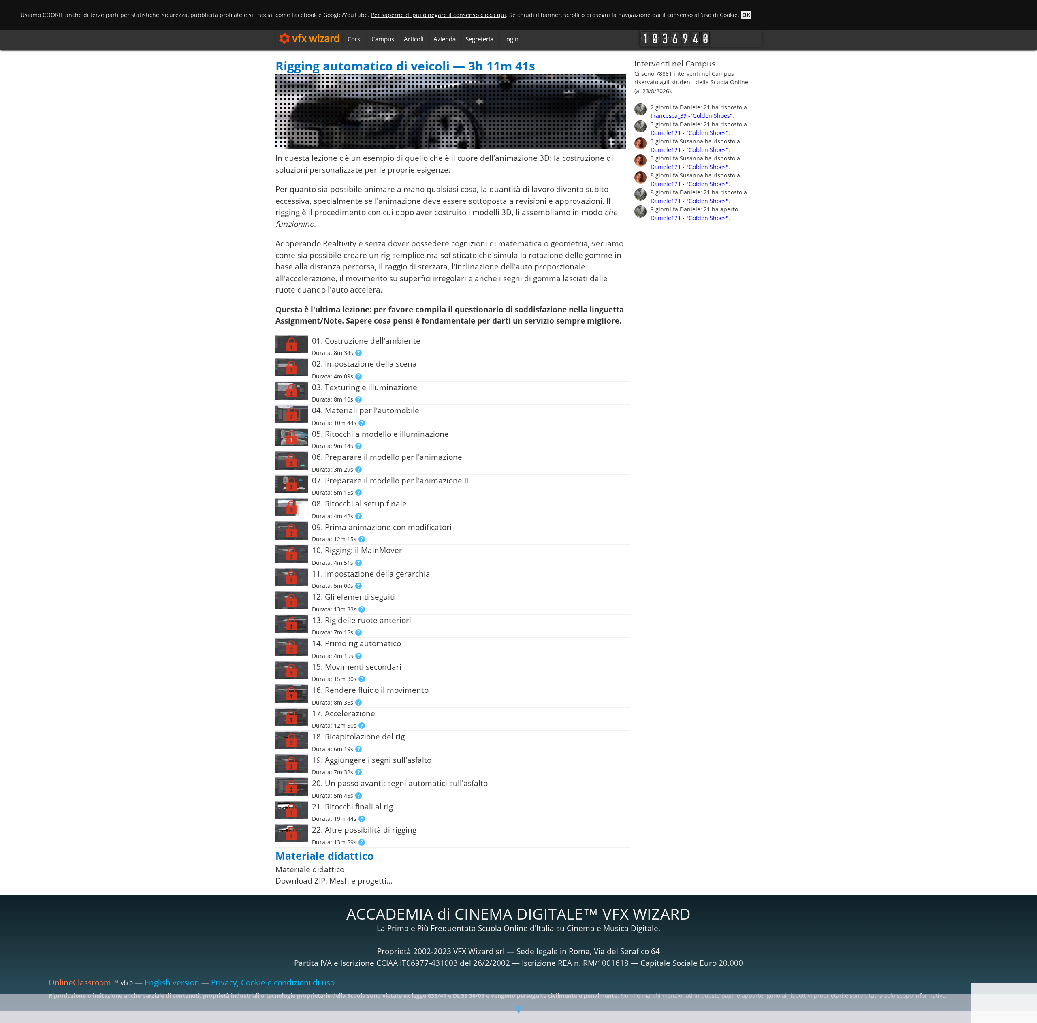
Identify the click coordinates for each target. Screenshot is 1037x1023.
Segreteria (479, 39)
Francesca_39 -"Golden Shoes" (691, 116)
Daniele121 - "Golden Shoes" (689, 133)
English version (172, 982)
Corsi (355, 39)
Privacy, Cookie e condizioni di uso (273, 982)
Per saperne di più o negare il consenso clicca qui (438, 15)
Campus (382, 39)
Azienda (444, 39)
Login (510, 39)
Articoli (414, 39)
